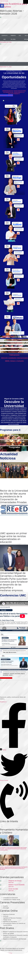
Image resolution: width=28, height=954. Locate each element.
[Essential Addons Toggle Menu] (25, 2)
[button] (1, 477)
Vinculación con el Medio (14, 346)
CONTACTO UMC (4, 37)
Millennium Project (8, 825)
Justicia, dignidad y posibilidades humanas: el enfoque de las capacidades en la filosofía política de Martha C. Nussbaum (13, 868)
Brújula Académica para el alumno (13, 5)
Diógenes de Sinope (15, 881)
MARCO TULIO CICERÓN (16, 885)
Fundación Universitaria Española (12, 826)
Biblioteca (14, 349)
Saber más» (11, 882)
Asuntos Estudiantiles (14, 343)
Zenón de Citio (13, 889)
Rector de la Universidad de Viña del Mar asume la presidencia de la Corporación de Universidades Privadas (14, 496)
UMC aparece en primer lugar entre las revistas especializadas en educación (13, 537)
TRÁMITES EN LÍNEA (13, 37)
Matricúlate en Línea (14, 340)
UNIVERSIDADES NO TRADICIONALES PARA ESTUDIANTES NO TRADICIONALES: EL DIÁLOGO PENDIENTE (14, 92)
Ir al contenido (4, 1)
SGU (20, 35)
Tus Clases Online (14, 352)
